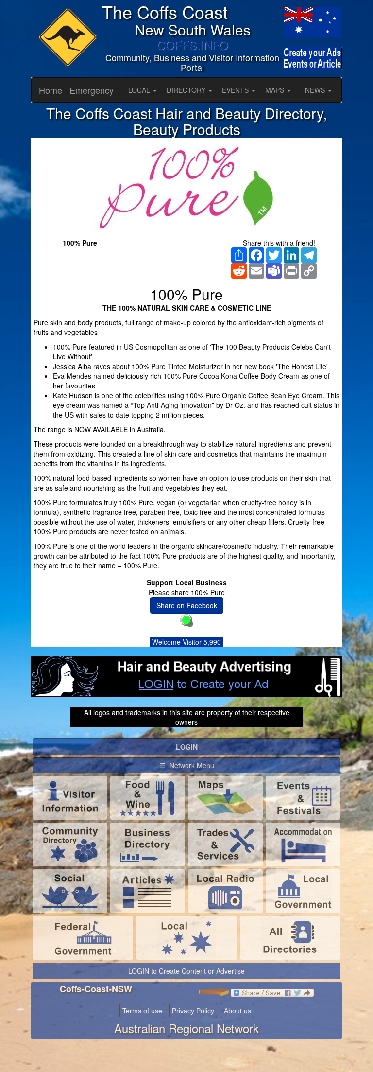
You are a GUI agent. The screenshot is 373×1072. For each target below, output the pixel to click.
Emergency (91, 90)
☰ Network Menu (186, 765)
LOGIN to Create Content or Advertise (186, 971)
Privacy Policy (193, 1011)
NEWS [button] (316, 90)
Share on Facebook (186, 605)
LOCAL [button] (140, 90)
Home (50, 90)
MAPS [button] (275, 90)
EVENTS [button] (236, 90)
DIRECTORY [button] (187, 90)
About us (237, 1011)
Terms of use (142, 1011)
